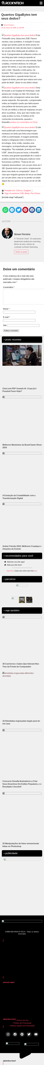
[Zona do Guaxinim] (29, 600)
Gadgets (27, 191)
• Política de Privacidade (22, 1023)
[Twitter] (29, 1034)
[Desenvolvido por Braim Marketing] (31, 1045)
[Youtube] (36, 1034)
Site (4, 325)
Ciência (19, 191)
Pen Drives (35, 193)
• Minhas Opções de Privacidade (22, 1026)
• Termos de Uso (22, 1020)
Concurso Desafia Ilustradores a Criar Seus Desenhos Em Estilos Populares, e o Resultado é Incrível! (21, 784)
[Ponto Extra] (22, 600)
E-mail (6, 317)
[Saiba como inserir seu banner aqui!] (15, 600)
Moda (27, 193)
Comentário (8, 287)
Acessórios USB (16, 193)
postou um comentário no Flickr (23, 122)
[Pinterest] (22, 1034)
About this (10, 571)
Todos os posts (21, 252)
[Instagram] (8, 1034)
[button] (5, 210)
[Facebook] (15, 1034)
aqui (35, 571)
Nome (6, 309)
